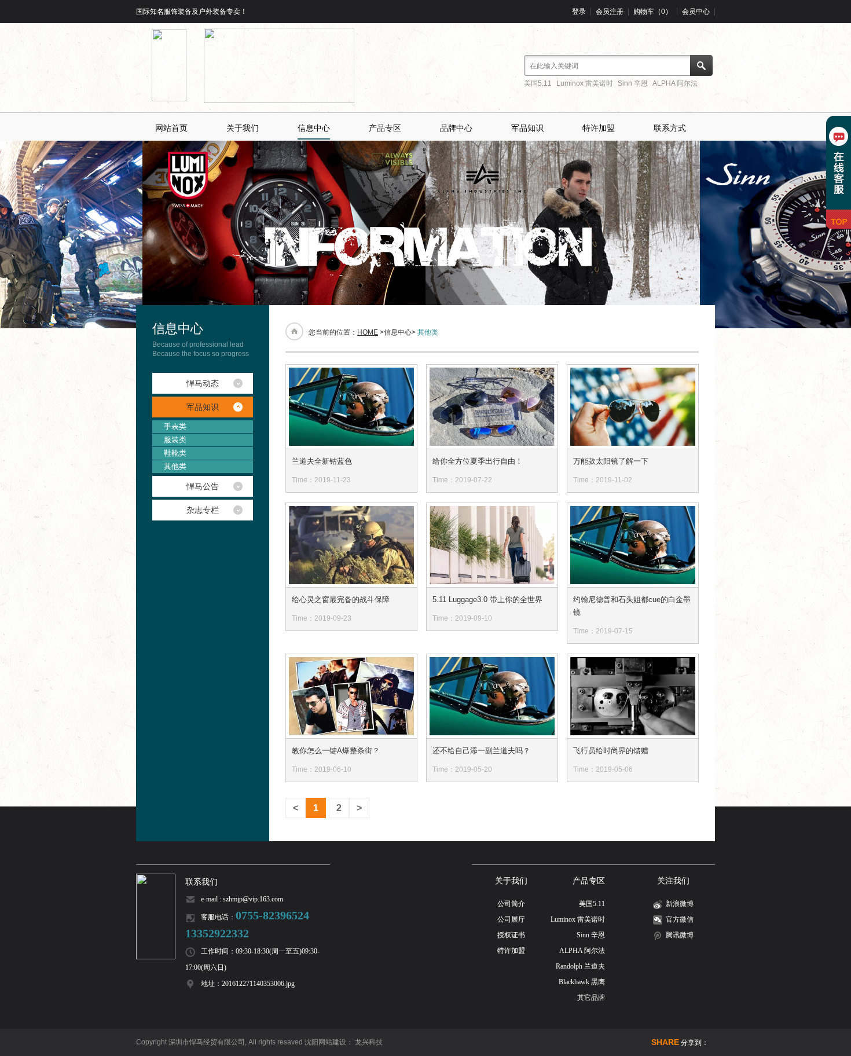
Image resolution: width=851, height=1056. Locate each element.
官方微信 (680, 919)
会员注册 (609, 12)
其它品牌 (591, 997)
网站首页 (171, 128)
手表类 (175, 426)
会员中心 (696, 12)
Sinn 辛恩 (633, 83)
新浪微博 (680, 904)
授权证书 (511, 935)
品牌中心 (456, 128)
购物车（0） (652, 12)
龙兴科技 (369, 1042)
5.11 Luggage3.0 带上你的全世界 (487, 599)
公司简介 (511, 904)
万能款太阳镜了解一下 (610, 461)
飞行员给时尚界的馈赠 (610, 750)
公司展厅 (511, 919)
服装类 (175, 439)
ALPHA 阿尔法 (675, 83)
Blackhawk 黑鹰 (582, 982)
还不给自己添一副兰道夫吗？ (481, 750)
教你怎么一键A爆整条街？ (336, 750)
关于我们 (242, 128)
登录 (579, 12)
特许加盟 (598, 128)
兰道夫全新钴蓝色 (322, 461)
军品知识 (527, 128)
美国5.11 (538, 83)
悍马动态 (202, 383)
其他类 (175, 466)
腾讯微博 (680, 935)
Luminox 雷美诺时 (584, 83)
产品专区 (385, 128)
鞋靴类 (175, 453)
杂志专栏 (202, 510)
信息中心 (314, 128)
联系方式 (670, 128)
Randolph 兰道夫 (580, 966)
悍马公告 (202, 486)
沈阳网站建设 (325, 1042)
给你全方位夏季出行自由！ (477, 461)
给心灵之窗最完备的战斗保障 (341, 599)
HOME (367, 332)
